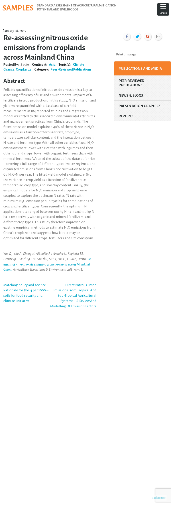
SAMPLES (18, 8)
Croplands (23, 69)
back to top (159, 497)
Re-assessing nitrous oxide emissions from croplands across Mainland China (47, 264)
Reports (126, 116)
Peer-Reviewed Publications (71, 69)
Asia (52, 64)
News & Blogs (131, 95)
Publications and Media (140, 68)
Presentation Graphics (140, 106)
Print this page (126, 54)
